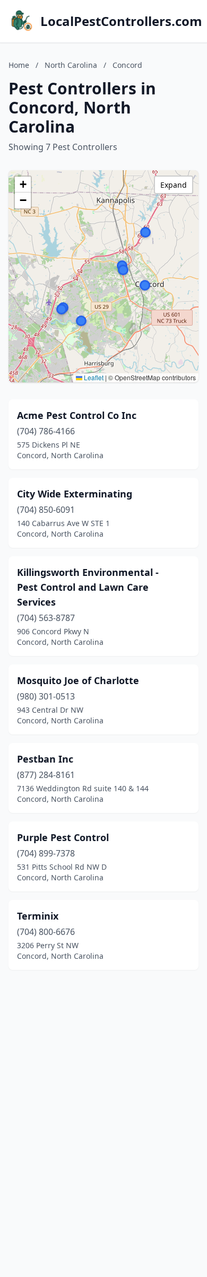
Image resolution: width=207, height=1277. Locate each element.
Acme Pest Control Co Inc (76, 415)
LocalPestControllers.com (121, 21)
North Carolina (71, 65)
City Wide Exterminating (74, 493)
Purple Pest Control (63, 837)
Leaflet (93, 377)
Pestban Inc (45, 759)
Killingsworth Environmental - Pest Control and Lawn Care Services (88, 587)
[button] (145, 232)
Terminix (37, 915)
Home (18, 65)
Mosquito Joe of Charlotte (78, 680)
